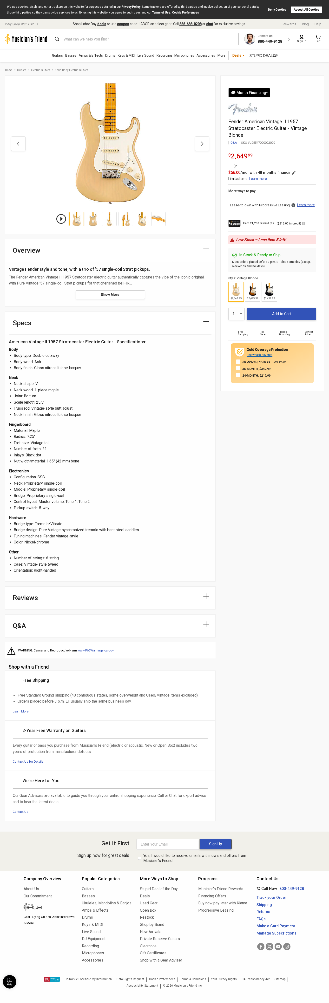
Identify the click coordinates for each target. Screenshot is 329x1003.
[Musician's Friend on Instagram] (287, 946)
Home (8, 70)
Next (202, 143)
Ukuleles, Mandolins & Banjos (107, 903)
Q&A (233, 142)
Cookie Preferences (185, 12)
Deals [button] (236, 55)
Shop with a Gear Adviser (161, 960)
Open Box (148, 910)
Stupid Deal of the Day (159, 889)
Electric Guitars (40, 70)
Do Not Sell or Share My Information (88, 979)
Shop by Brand (152, 924)
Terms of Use (161, 12)
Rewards (289, 24)
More (221, 55)
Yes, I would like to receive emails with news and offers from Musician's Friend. (194, 858)
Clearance (148, 946)
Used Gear (149, 903)
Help (318, 24)
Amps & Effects (91, 55)
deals (101, 24)
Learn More (20, 711)
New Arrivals (150, 931)
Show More (110, 295)
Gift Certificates (153, 953)
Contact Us (20, 811)
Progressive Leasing (216, 910)
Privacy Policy (131, 6)
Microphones (184, 55)
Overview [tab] (26, 250)
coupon (123, 24)
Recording (164, 55)
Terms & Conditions (193, 979)
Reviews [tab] (25, 598)
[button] (318, 39)
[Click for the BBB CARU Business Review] (52, 979)
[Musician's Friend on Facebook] (261, 946)
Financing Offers (212, 896)
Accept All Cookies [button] (306, 9)
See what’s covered (259, 355)
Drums (110, 55)
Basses (70, 55)
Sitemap (280, 979)
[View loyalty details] (303, 224)
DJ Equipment (93, 938)
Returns (263, 911)
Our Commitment (38, 896)
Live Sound (146, 55)
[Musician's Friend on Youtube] (278, 946)
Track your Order (271, 897)
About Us (31, 889)
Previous (18, 143)
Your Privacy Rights (224, 979)
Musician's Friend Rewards (220, 889)
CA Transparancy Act (256, 979)
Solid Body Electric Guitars (71, 70)
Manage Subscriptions (276, 933)
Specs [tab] (22, 323)
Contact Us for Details (28, 761)
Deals (145, 896)
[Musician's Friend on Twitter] (269, 946)
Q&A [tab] (19, 626)
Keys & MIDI (126, 55)
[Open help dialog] (9, 982)
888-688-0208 (190, 24)
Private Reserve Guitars (160, 938)
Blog (305, 24)
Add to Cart (281, 314)
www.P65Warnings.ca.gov (95, 650)
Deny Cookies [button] (277, 9)
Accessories (206, 55)
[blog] (49, 908)
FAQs (261, 919)
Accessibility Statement (142, 985)
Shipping (264, 904)
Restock (147, 917)
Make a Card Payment (276, 926)
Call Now (279, 888)
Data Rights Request (130, 979)
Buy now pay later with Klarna (222, 903)
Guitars (57, 55)
